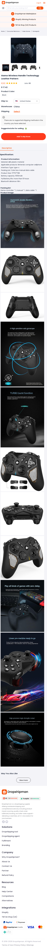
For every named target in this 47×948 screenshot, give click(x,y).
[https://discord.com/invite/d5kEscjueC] (6, 821)
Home (3, 31)
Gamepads (36, 31)
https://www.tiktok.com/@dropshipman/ (3, 821)
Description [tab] (7, 148)
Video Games (26, 31)
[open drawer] (44, 3)
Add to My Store (23, 136)
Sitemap (30, 945)
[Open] (37, 101)
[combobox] (23, 101)
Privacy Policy (19, 945)
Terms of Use (7, 945)
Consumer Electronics (13, 31)
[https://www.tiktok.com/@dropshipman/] (3, 821)
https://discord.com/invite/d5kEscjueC (7, 821)
